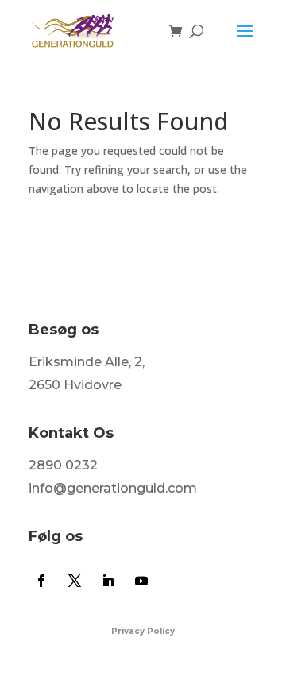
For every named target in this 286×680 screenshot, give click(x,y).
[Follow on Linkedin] (108, 580)
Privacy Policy (143, 631)
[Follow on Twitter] (74, 580)
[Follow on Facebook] (41, 580)
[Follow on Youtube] (141, 580)
